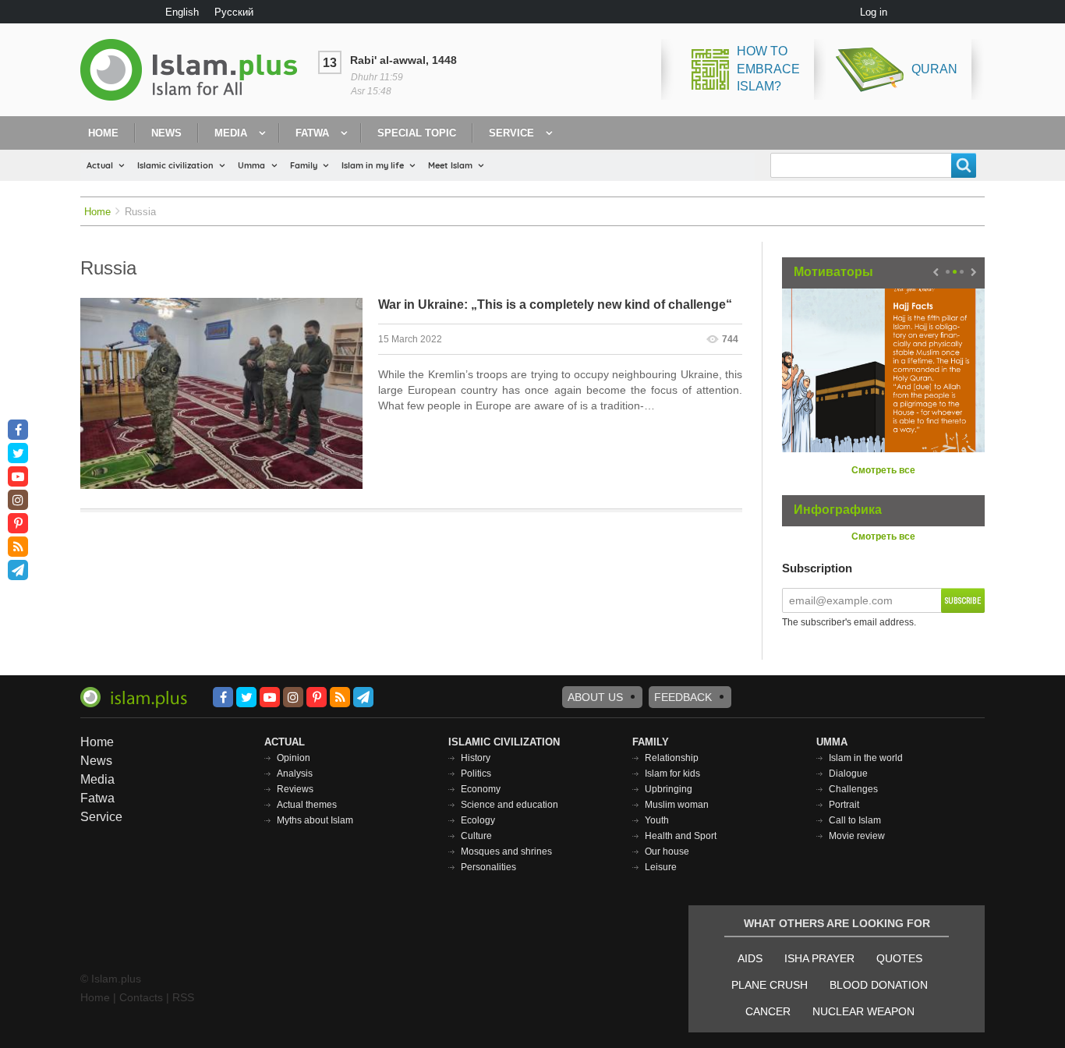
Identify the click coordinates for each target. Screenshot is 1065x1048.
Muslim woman (677, 804)
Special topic (416, 133)
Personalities (488, 867)
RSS (183, 997)
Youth (657, 820)
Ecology (478, 820)
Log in (873, 12)
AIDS (750, 958)
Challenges (853, 789)
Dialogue (848, 773)
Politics (476, 773)
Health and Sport (680, 835)
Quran (934, 69)
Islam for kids (672, 773)
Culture (476, 835)
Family (303, 165)
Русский (233, 12)
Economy (481, 789)
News (166, 133)
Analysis (295, 773)
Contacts (141, 997)
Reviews (295, 789)
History (475, 757)
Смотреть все (883, 470)
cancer (768, 1011)
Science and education (509, 804)
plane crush (769, 985)
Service (511, 133)
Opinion (293, 757)
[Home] (195, 70)
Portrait (844, 804)
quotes (899, 958)
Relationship (672, 757)
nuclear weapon (863, 1011)
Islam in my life (372, 165)
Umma (251, 165)
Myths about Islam (315, 820)
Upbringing (668, 789)
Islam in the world (866, 757)
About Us (595, 697)
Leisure (661, 867)
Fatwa (312, 133)
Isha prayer (819, 958)
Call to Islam (855, 820)
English (182, 12)
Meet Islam (450, 165)
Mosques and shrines (506, 851)
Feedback (683, 697)
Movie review (857, 835)
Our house (667, 851)
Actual (100, 165)
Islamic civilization (175, 165)
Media (230, 133)
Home (103, 133)
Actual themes (307, 804)
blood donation (879, 985)
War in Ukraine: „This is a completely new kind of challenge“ (555, 304)
